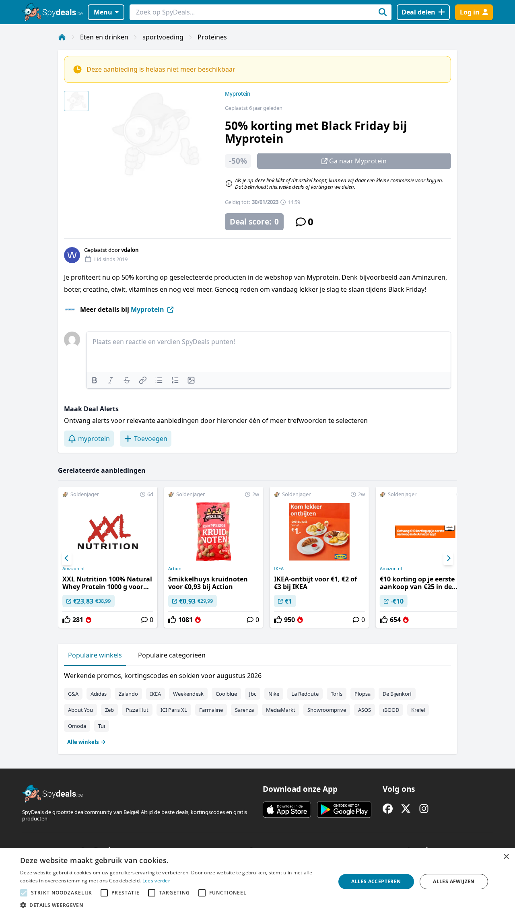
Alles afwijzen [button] (454, 881)
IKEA (279, 568)
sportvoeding (162, 37)
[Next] (448, 558)
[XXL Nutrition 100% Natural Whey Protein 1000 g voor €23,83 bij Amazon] (107, 557)
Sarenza (244, 709)
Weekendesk (188, 693)
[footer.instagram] (424, 809)
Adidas (99, 693)
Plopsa (362, 693)
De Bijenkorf (397, 693)
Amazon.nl (73, 568)
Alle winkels (83, 742)
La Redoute (305, 693)
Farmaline (211, 709)
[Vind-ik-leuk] (66, 620)
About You (80, 709)
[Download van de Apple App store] (287, 810)
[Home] (62, 37)
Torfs (336, 693)
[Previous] (67, 558)
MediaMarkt (280, 709)
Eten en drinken (104, 37)
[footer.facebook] (388, 809)
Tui (101, 726)
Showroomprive (326, 709)
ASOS (364, 709)
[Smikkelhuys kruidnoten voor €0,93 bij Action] (213, 557)
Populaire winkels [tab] (95, 655)
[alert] (257, 881)
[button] (173, 905)
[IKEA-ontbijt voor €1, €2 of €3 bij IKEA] (319, 557)
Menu (103, 12)
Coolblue (226, 693)
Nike (273, 693)
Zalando (128, 693)
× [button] (506, 857)
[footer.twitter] (406, 809)
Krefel (418, 709)
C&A (73, 693)
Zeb (109, 709)
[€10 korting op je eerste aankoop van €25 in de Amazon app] (425, 557)
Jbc (252, 693)
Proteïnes (212, 37)
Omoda (77, 726)
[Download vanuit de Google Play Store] (344, 810)
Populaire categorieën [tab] (172, 655)
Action (174, 568)
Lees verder (156, 880)
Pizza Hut (137, 709)
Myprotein (237, 94)
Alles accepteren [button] (376, 881)
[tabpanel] (257, 707)
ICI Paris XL (174, 709)
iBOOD (391, 709)
